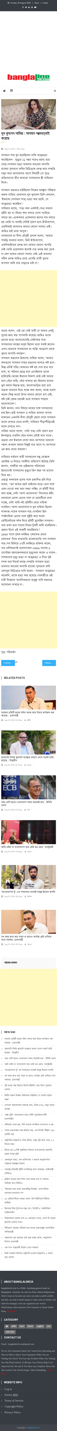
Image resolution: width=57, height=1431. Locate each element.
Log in (8, 1389)
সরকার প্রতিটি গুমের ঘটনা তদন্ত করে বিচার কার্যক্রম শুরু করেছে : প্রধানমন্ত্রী (27, 714)
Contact (45, 3)
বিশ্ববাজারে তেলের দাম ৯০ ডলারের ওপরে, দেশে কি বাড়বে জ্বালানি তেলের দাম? (30, 1220)
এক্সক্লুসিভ (40, 1326)
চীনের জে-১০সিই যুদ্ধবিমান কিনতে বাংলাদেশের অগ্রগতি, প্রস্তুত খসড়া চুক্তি (29, 1151)
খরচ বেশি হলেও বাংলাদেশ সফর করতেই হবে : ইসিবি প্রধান (26, 804)
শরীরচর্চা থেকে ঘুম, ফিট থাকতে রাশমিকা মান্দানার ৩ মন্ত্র (29, 1124)
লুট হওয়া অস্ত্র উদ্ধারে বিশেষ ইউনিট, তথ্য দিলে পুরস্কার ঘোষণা (28, 1087)
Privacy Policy (13, 1412)
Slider (29, 765)
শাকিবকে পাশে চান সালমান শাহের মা (50, 663)
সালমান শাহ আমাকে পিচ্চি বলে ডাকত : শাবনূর (10, 663)
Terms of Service (14, 1400)
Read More (11, 1311)
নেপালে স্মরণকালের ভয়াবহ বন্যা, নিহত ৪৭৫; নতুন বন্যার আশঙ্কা (29, 1107)
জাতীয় (29, 720)
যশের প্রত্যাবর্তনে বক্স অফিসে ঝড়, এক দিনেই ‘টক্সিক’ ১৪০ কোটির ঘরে (30, 1132)
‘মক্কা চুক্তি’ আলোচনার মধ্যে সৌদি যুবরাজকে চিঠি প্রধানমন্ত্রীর (26, 1116)
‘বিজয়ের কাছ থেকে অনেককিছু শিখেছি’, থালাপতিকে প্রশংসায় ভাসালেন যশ (26, 1191)
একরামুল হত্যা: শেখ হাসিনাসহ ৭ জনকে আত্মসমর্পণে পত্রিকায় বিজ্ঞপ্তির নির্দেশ (27, 1161)
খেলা (28, 810)
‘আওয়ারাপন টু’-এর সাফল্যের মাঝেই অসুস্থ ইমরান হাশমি (28, 892)
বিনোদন (29, 897)
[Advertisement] (28, 41)
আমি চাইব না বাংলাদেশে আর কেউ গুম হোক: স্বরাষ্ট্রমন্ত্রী (27, 847)
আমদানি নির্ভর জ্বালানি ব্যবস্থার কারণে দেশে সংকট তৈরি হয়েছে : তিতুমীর (27, 759)
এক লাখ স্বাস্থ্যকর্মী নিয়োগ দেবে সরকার (21, 1247)
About (36, 3)
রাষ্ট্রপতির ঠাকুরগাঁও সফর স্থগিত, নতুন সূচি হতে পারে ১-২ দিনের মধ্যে (29, 1142)
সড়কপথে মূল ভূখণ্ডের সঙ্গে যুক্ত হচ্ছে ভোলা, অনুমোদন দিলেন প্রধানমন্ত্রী (28, 1239)
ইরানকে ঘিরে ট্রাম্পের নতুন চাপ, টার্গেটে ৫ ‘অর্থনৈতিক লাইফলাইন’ (27, 1210)
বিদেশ (22, 1326)
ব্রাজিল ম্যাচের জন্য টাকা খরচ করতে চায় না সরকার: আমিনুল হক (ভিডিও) (27, 1181)
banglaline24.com (33, 1428)
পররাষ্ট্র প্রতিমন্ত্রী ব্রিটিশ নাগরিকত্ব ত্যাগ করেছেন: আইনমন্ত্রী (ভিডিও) (29, 1171)
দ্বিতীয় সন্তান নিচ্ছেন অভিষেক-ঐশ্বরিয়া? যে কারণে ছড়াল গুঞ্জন (28, 1097)
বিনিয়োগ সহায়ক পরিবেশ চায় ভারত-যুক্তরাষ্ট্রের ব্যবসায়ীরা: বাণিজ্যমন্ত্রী (30, 1229)
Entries (11, 1394)
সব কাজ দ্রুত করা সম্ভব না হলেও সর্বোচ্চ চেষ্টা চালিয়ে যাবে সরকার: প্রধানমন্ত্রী (26, 938)
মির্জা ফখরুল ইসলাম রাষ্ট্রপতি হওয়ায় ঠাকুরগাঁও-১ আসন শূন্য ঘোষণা (29, 1255)
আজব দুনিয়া (10, 1332)
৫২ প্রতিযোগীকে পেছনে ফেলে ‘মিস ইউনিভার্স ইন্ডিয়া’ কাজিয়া (27, 1200)
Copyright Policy (14, 1406)
